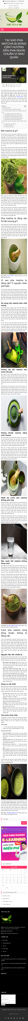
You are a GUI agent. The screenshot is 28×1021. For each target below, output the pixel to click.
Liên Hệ (4, 951)
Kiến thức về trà (11, 85)
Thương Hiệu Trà (7, 943)
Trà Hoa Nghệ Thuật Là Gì (13, 625)
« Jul (7, 887)
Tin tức (17, 85)
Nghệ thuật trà (6, 898)
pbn (4, 85)
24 (2, 882)
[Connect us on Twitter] (8, 1018)
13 (14, 877)
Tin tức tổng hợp (6, 904)
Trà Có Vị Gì (10, 275)
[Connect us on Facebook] (5, 1018)
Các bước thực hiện (9, 126)
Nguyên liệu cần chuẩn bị (10, 124)
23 (25, 880)
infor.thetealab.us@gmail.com (10, 1)
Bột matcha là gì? (6, 107)
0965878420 (21, 1)
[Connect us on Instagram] (17, 1018)
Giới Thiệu (5, 940)
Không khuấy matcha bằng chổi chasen (13, 116)
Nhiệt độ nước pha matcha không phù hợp (14, 118)
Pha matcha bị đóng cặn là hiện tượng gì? (12, 109)
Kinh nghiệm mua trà (7, 901)
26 (10, 882)
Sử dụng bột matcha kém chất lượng (13, 113)
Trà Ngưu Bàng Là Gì (12, 812)
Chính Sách (5, 948)
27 (14, 882)
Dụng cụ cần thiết (9, 125)
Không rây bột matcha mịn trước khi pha (13, 115)
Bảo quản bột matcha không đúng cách (13, 119)
